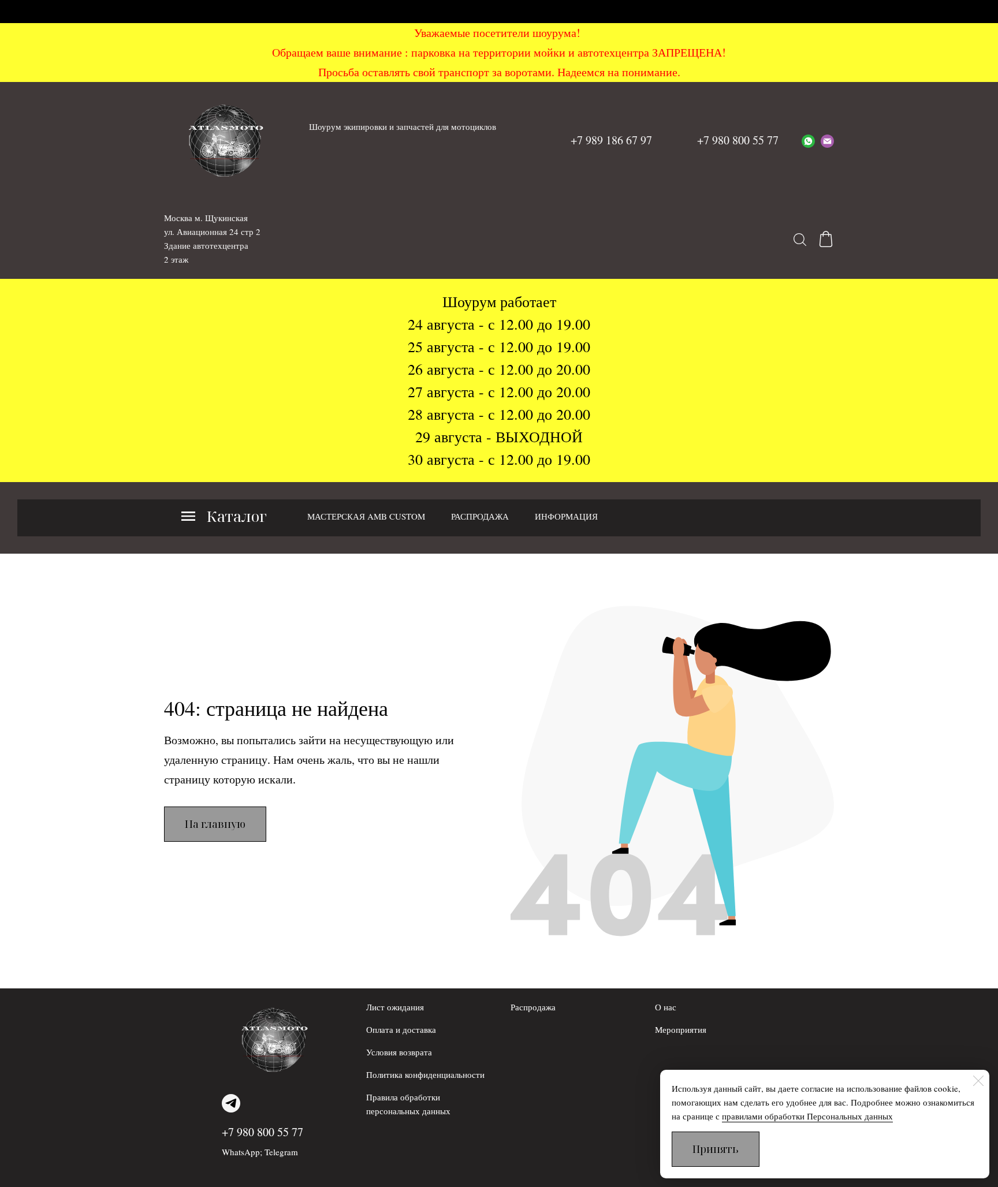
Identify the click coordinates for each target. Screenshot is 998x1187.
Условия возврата (399, 1052)
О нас (665, 1007)
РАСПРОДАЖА (480, 516)
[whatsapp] (808, 140)
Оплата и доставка (401, 1029)
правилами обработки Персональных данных (807, 1116)
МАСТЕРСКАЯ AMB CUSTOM (366, 516)
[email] (827, 140)
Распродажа (533, 1007)
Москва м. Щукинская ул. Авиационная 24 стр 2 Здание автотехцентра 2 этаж (212, 238)
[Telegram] (231, 1103)
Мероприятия (680, 1029)
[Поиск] (800, 239)
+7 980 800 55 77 (262, 1132)
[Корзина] (826, 239)
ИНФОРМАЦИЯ (566, 516)
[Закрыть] (978, 1081)
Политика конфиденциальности (425, 1074)
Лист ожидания (395, 1007)
